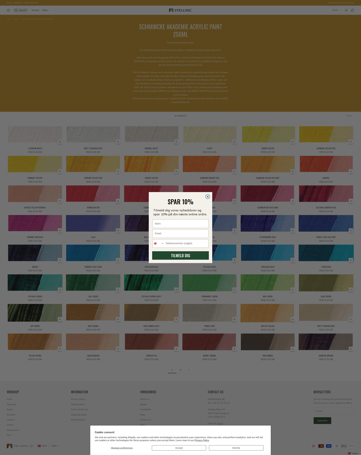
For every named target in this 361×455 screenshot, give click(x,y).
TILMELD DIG (180, 255)
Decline (236, 447)
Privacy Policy (202, 440)
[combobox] (158, 243)
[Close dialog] (207, 196)
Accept (179, 447)
